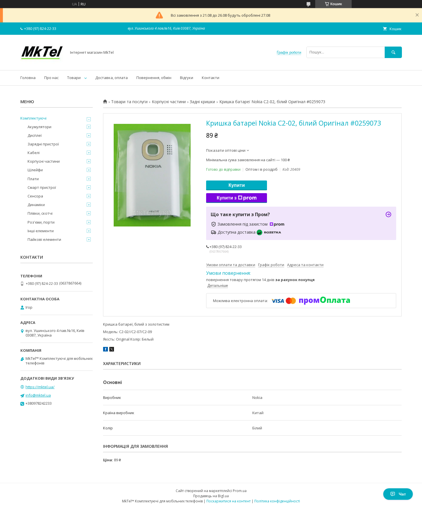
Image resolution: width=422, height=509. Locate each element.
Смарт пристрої (42, 187)
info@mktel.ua (38, 395)
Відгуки (186, 77)
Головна (28, 77)
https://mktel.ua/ (40, 387)
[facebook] (105, 350)
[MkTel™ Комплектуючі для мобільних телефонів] (41, 62)
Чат (402, 494)
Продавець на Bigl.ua (211, 495)
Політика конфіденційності (277, 501)
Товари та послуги (129, 101)
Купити (237, 185)
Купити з (227, 197)
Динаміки (36, 204)
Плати (33, 178)
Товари (74, 77)
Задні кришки (202, 101)
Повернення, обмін (153, 77)
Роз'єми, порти (41, 222)
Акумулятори (39, 126)
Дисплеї (35, 135)
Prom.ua (240, 490)
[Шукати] (393, 52)
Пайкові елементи (44, 239)
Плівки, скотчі (40, 213)
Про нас (51, 77)
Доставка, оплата (111, 77)
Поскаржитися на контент (228, 501)
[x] (111, 350)
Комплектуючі (33, 118)
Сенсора (35, 196)
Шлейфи (35, 169)
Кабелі (34, 152)
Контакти (210, 77)
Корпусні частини (169, 101)
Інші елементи (41, 230)
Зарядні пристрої (43, 144)
